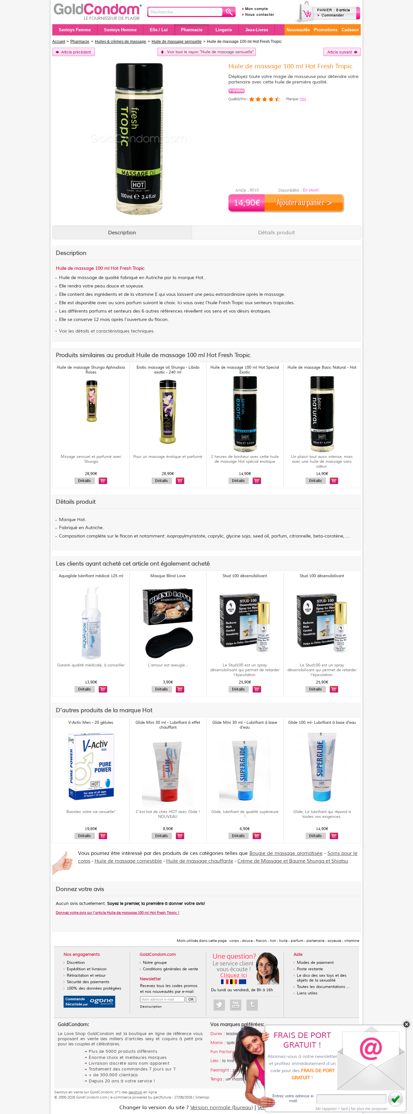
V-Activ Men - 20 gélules (90, 722)
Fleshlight (219, 1070)
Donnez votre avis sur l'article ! (117, 912)
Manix (216, 1042)
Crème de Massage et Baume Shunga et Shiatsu (292, 861)
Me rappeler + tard (332, 1109)
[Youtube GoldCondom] (235, 1005)
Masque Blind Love (168, 576)
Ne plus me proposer (369, 1109)
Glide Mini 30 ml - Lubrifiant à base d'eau (244, 725)
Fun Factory (222, 1051)
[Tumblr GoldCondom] (252, 1005)
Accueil (58, 41)
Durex (216, 1033)
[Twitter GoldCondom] (219, 1005)
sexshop (135, 1092)
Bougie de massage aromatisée (286, 853)
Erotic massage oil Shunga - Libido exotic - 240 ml (167, 370)
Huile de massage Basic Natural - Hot (321, 367)
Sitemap (202, 1097)
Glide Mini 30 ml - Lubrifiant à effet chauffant (168, 725)
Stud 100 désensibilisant (245, 576)
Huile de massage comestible (128, 861)
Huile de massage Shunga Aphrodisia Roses (91, 370)
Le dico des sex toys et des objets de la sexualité (322, 978)
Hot (303, 99)
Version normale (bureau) (221, 1107)
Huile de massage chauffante (199, 861)
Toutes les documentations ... (323, 986)
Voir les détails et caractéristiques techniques (106, 331)
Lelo (214, 1060)
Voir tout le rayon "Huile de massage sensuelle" (210, 52)
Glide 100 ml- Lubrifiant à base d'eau (322, 722)
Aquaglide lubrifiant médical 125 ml (91, 576)
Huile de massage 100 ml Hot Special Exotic (244, 370)
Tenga (216, 1079)
